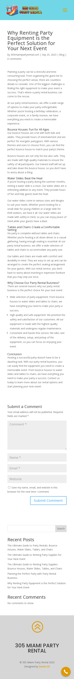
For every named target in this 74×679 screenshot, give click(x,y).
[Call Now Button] (66, 671)
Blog (61, 54)
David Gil (44, 666)
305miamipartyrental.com (25, 54)
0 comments (14, 58)
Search (61, 528)
